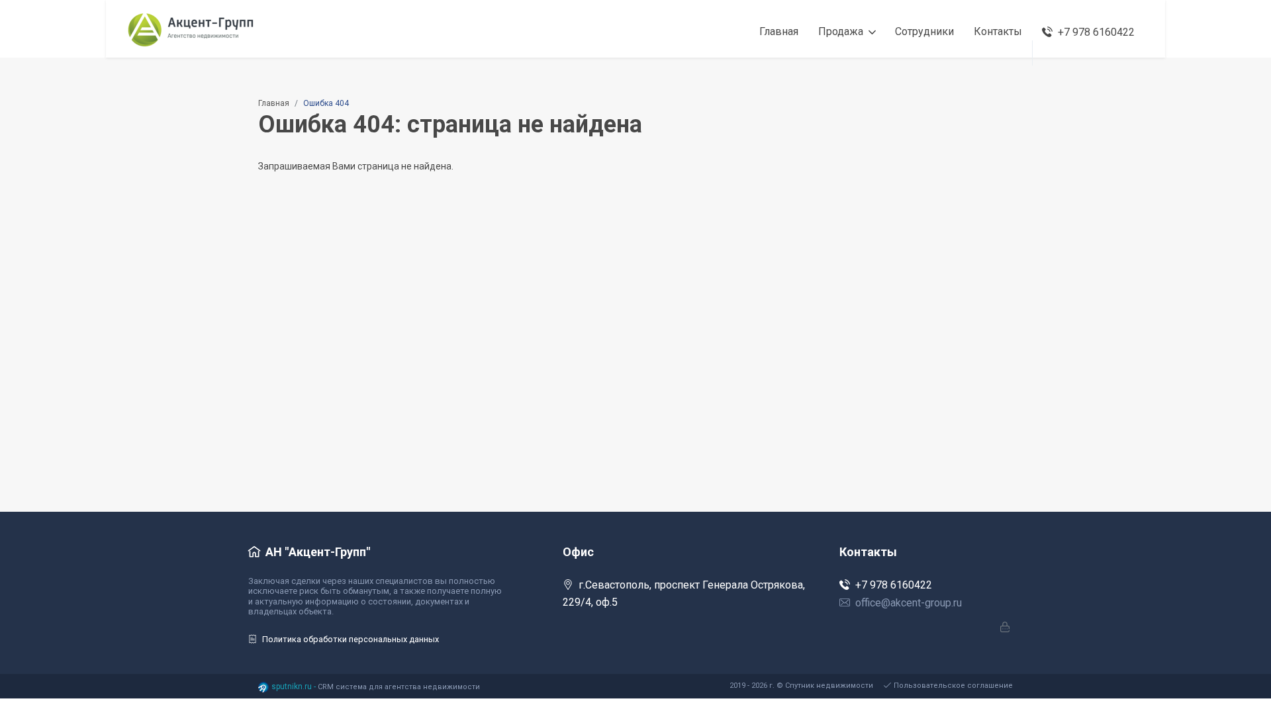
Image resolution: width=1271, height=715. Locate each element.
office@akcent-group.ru (908, 602)
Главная (273, 103)
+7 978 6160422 (893, 585)
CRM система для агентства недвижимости (399, 687)
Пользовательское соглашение (953, 685)
